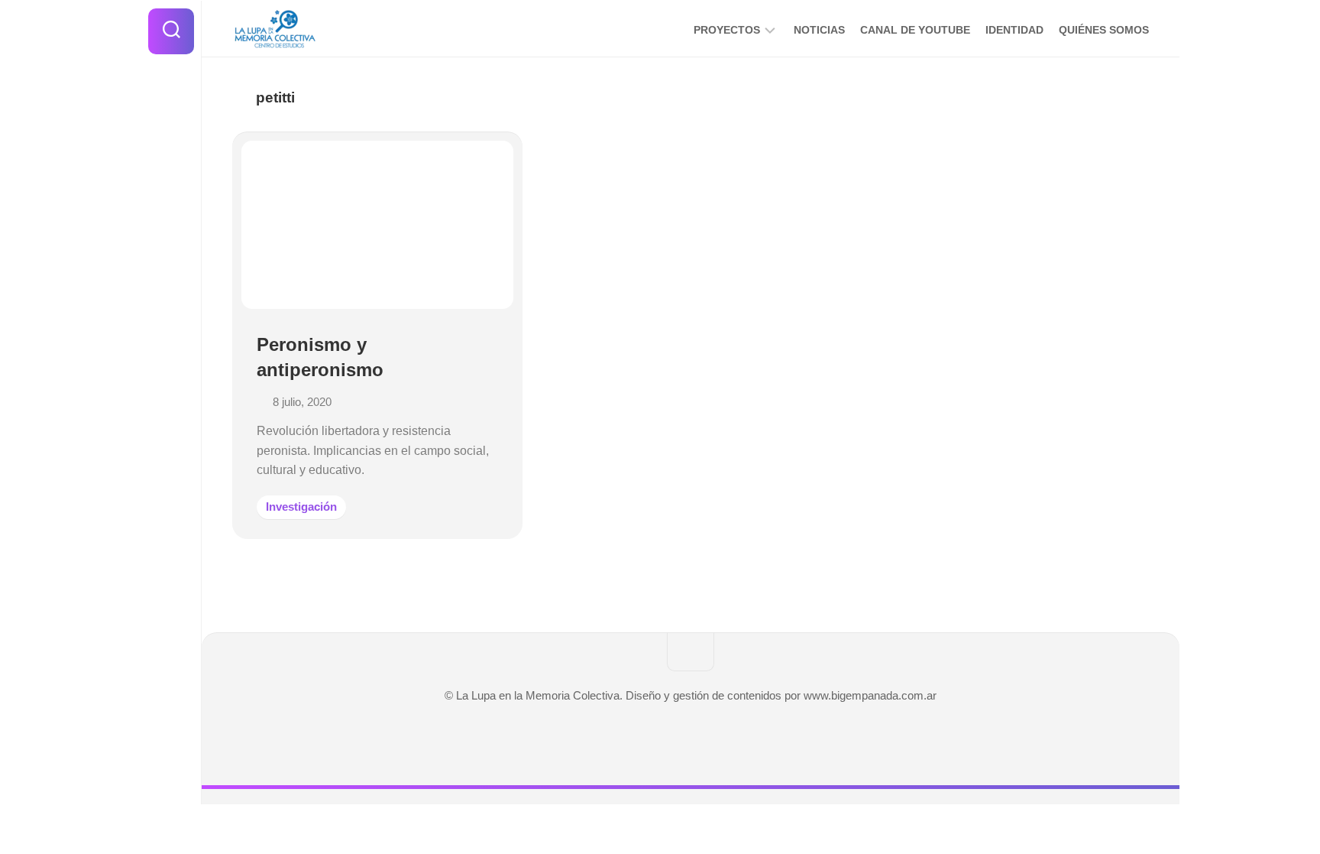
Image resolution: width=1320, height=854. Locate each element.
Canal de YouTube (915, 30)
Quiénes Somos (1104, 30)
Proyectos (727, 30)
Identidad (1014, 30)
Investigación (301, 506)
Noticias (819, 30)
